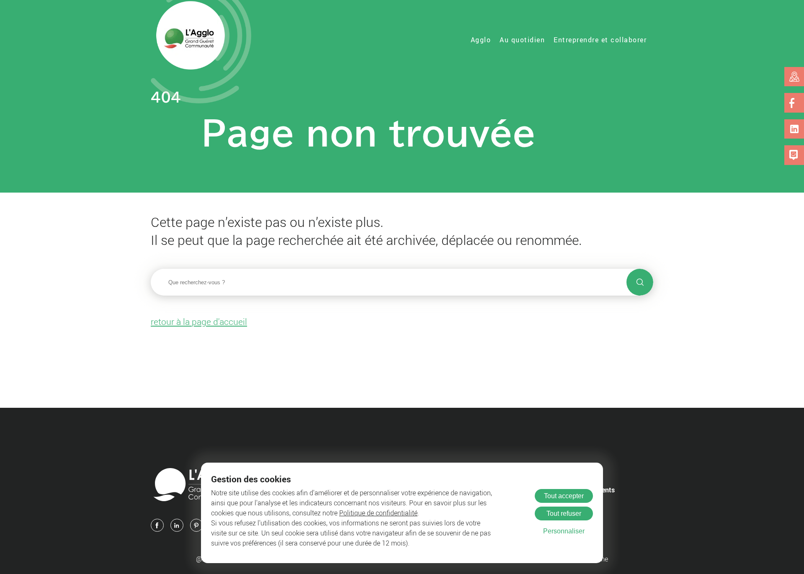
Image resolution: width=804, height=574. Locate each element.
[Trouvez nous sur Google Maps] (794, 77)
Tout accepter (564, 495)
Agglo (481, 39)
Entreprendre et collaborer (600, 39)
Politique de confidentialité (378, 512)
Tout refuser (563, 513)
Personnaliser (564, 531)
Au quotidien (522, 39)
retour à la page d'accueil (199, 321)
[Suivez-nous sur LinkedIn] (794, 129)
